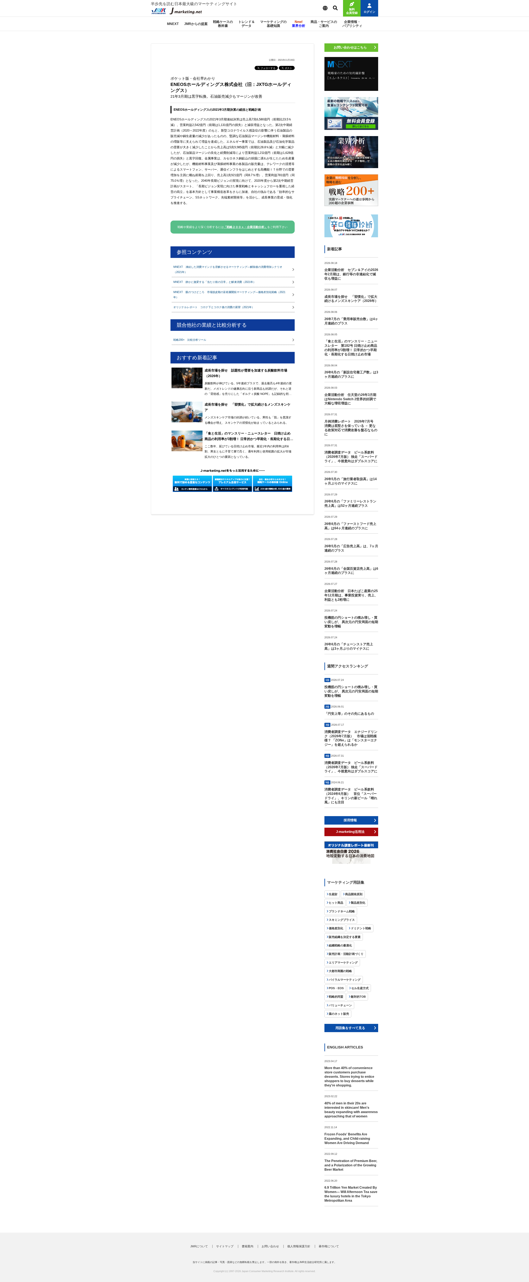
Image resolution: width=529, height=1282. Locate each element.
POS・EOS (336, 988)
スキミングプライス (342, 919)
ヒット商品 (336, 902)
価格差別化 (336, 928)
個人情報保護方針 (298, 1246)
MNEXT (173, 24)
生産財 (333, 894)
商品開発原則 (353, 894)
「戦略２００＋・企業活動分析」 (245, 227)
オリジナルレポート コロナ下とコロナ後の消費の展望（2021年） (213, 307)
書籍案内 (247, 1246)
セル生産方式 (360, 988)
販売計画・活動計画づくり (346, 954)
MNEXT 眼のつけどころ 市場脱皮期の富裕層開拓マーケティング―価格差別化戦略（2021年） (229, 295)
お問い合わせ (270, 1246)
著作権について (329, 1246)
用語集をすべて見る (350, 1028)
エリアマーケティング (343, 962)
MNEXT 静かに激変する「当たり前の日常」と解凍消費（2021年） (214, 282)
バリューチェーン (340, 1005)
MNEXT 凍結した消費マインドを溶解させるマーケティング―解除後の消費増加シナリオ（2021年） (227, 269)
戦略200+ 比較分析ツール (189, 339)
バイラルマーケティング (345, 979)
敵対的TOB (358, 996)
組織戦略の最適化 (340, 945)
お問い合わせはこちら (350, 47)
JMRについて (199, 1246)
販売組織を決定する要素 (345, 937)
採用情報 (350, 820)
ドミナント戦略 (361, 928)
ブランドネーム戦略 (342, 911)
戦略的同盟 (336, 996)
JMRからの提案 (196, 24)
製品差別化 (358, 902)
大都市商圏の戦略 (340, 971)
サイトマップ (225, 1246)
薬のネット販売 (339, 1013)
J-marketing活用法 (350, 831)
